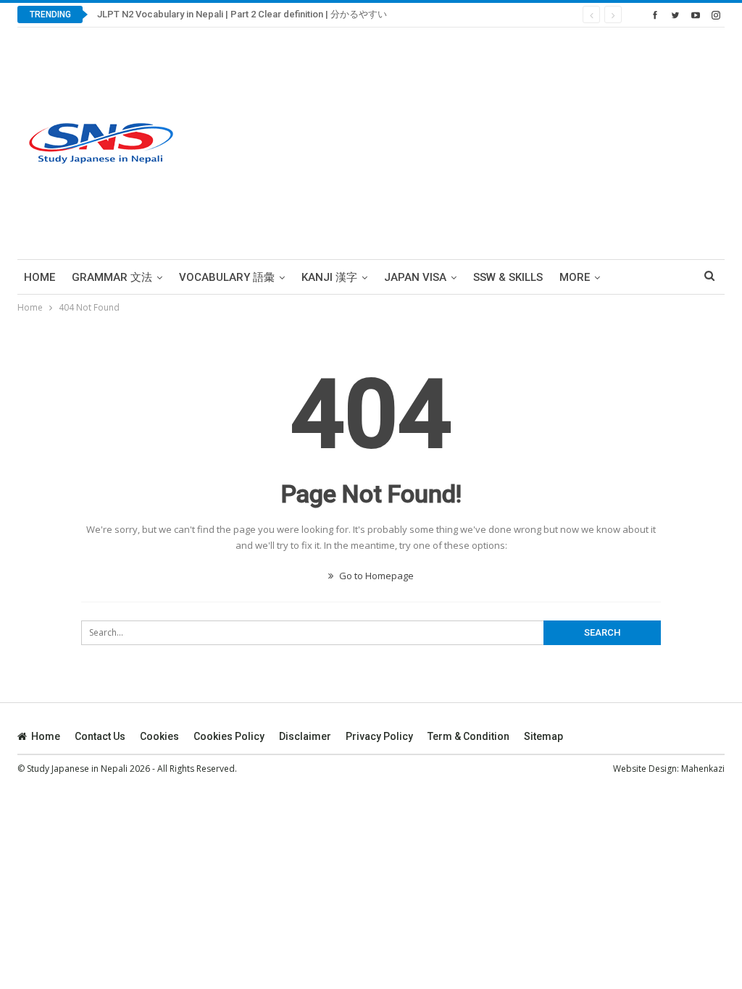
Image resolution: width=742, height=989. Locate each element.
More (574, 277)
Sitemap (543, 736)
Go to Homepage (375, 575)
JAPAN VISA (415, 277)
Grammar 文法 (112, 277)
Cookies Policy (228, 736)
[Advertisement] (494, 143)
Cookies (159, 736)
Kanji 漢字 (329, 277)
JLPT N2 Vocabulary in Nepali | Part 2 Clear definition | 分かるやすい (242, 14)
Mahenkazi (703, 768)
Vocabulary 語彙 (227, 277)
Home (39, 277)
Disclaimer (305, 736)
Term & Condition (468, 736)
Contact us (100, 736)
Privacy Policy (379, 736)
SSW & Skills (508, 277)
